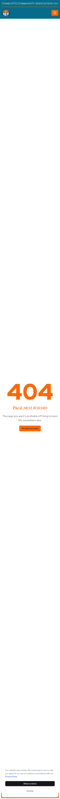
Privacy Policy (11, 776)
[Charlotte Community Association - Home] (26, 13)
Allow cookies (30, 783)
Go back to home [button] (30, 428)
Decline (30, 791)
